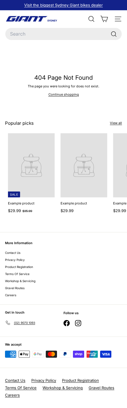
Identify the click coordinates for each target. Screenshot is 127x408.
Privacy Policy (15, 260)
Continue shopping (63, 94)
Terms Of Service (17, 274)
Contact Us (12, 252)
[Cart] (104, 19)
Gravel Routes (15, 288)
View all (116, 123)
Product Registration (19, 267)
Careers (10, 295)
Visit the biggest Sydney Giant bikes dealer (63, 5)
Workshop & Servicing (20, 281)
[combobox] (63, 34)
